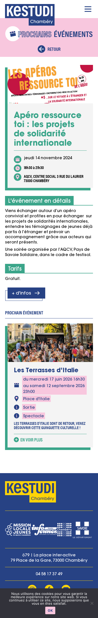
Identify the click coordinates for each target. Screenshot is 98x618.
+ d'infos (21, 293)
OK (50, 610)
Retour (54, 49)
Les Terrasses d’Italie (46, 370)
